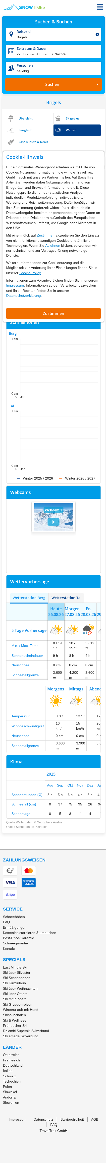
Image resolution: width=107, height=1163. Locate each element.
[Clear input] (97, 34)
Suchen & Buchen (53, 22)
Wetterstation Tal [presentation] (66, 597)
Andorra (9, 1097)
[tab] (29, 598)
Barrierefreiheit (72, 1119)
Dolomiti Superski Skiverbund (26, 1031)
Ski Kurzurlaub (14, 983)
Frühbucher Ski (15, 1026)
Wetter (71, 130)
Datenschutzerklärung (23, 296)
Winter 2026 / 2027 (80, 478)
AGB (94, 1119)
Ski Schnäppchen (16, 978)
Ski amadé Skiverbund (20, 1036)
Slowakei (10, 1092)
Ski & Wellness (14, 1020)
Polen (7, 1087)
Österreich (11, 1055)
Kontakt (9, 949)
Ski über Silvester (16, 973)
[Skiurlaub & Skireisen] (24, 7)
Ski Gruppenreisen (17, 1004)
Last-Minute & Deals (33, 142)
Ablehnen (52, 245)
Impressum (15, 285)
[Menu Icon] (100, 7)
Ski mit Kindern (15, 999)
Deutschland (13, 1065)
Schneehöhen (14, 917)
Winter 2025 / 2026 (38, 478)
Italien (7, 1071)
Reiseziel (24, 31)
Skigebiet (72, 118)
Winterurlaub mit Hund (20, 1010)
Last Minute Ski (15, 967)
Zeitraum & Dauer (32, 48)
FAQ (6, 922)
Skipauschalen (14, 1015)
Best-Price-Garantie (18, 938)
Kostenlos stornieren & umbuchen (29, 933)
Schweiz (9, 1076)
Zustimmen (45, 235)
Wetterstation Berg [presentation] (29, 597)
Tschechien (12, 1081)
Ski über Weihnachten (20, 988)
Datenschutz (43, 1119)
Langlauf (25, 130)
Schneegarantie (15, 943)
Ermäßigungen (14, 927)
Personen (25, 65)
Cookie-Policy (30, 273)
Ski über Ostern (15, 994)
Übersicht (26, 118)
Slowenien (11, 1102)
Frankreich (11, 1060)
